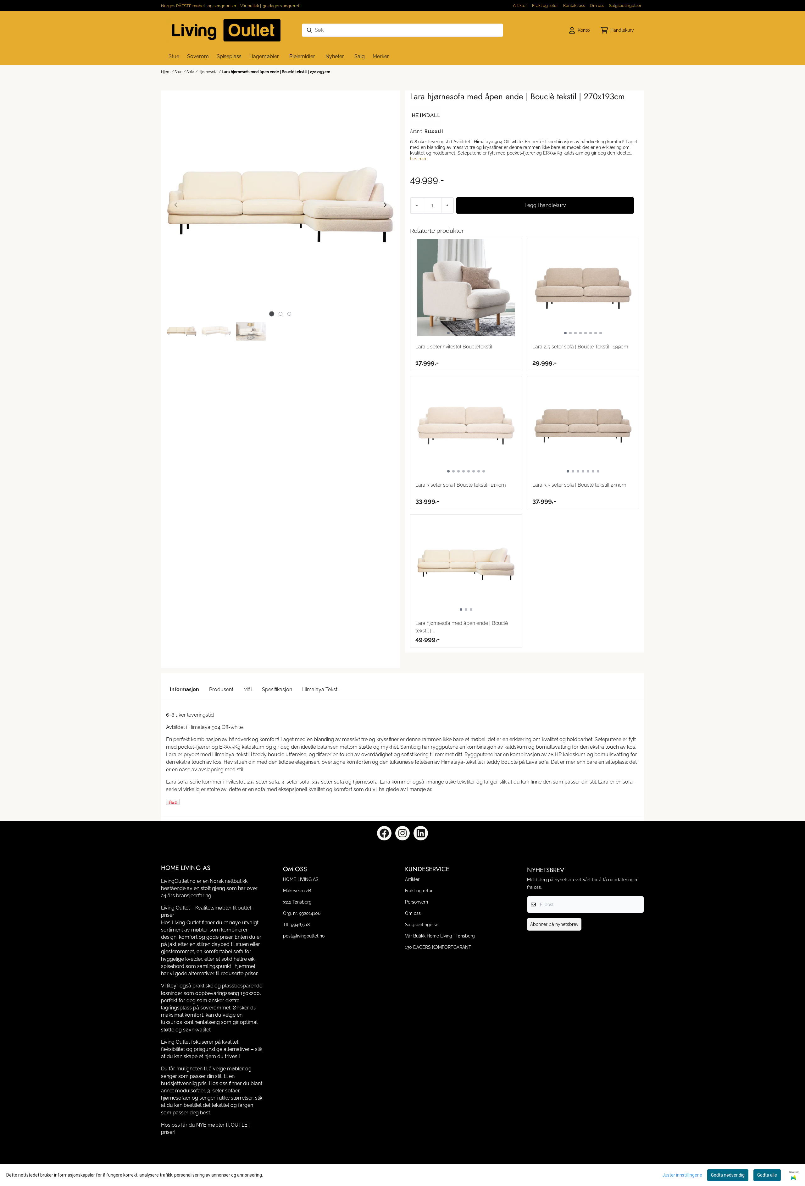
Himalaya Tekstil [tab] (321, 689)
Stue (179, 72)
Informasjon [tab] (184, 689)
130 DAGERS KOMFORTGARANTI (438, 947)
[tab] (272, 314)
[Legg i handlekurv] (545, 205)
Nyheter (334, 56)
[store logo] (223, 30)
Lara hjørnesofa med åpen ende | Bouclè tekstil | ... (461, 627)
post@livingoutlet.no (304, 935)
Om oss (597, 5)
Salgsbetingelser (625, 5)
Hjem (166, 72)
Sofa (190, 72)
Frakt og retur (545, 5)
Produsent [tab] (221, 689)
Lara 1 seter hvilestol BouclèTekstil (453, 347)
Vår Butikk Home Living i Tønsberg (440, 935)
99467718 (300, 924)
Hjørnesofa (208, 72)
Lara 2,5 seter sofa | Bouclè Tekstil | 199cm (580, 347)
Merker (381, 56)
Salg (359, 56)
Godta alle (767, 1175)
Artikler (520, 5)
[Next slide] (385, 205)
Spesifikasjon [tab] (277, 689)
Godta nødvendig (728, 1175)
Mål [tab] (247, 689)
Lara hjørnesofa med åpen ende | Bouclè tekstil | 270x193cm (276, 72)
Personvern (416, 902)
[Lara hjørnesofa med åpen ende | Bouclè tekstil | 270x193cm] (280, 204)
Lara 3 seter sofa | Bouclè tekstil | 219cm (460, 485)
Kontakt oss (574, 5)
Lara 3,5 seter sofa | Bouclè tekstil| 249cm (579, 485)
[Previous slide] (176, 205)
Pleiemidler (302, 56)
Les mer (418, 158)
